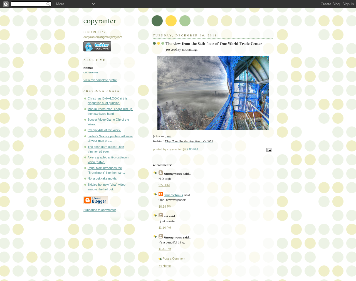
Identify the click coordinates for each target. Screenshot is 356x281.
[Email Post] (268, 150)
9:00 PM (192, 149)
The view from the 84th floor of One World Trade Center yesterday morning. (213, 46)
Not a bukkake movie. (102, 178)
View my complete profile (100, 80)
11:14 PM (165, 227)
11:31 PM (165, 248)
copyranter (99, 20)
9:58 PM (164, 185)
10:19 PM (165, 206)
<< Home (165, 265)
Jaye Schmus (173, 195)
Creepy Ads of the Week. (104, 130)
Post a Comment (174, 258)
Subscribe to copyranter (99, 210)
